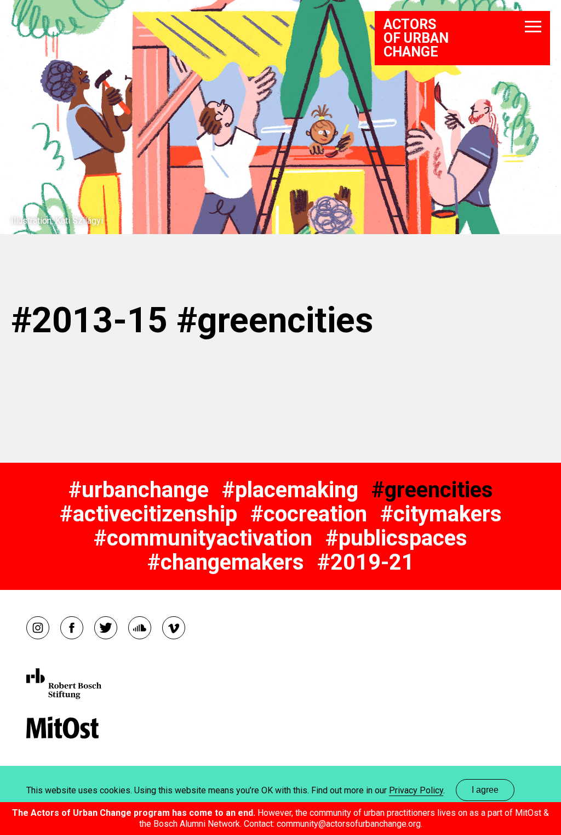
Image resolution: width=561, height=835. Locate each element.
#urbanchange (138, 490)
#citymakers (441, 514)
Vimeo (173, 627)
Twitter (105, 627)
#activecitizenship (148, 514)
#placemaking (290, 490)
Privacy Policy (416, 790)
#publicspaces (396, 538)
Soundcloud (139, 627)
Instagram (37, 627)
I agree (485, 789)
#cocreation (308, 514)
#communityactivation (203, 538)
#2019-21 (365, 562)
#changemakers (225, 562)
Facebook (71, 627)
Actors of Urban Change (416, 38)
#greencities (432, 490)
